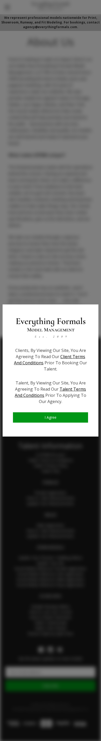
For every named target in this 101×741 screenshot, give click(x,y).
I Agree (50, 417)
